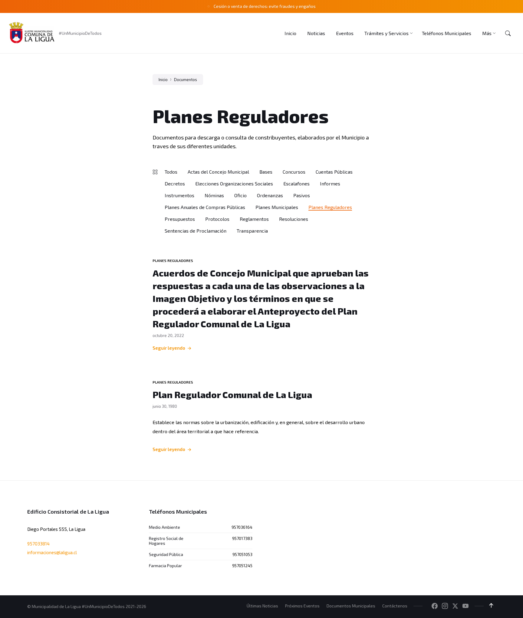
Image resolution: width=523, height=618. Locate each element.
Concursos (294, 172)
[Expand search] (508, 33)
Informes (330, 183)
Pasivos (301, 195)
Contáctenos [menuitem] (394, 605)
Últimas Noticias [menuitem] (262, 605)
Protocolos (217, 219)
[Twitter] (455, 606)
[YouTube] (465, 606)
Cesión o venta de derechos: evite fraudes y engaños (265, 6)
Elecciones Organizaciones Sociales (234, 183)
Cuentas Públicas (334, 172)
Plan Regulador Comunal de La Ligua (232, 394)
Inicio (163, 79)
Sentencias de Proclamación (195, 231)
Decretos (175, 183)
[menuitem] (290, 33)
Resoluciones (293, 219)
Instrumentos (179, 195)
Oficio (240, 195)
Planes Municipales (276, 207)
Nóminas (214, 195)
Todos (171, 172)
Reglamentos (254, 219)
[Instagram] (445, 606)
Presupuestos (180, 219)
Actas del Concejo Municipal (218, 172)
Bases (265, 172)
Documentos (185, 79)
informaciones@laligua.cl (52, 552)
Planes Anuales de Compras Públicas (205, 207)
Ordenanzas (270, 195)
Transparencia (252, 231)
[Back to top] (491, 605)
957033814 (38, 543)
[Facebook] (435, 606)
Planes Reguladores (330, 207)
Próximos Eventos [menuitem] (302, 605)
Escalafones (296, 183)
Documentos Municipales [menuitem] (351, 605)
